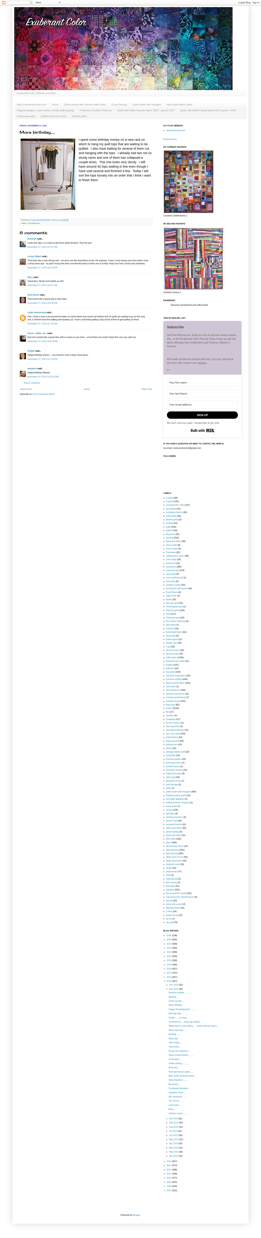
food (168, 614)
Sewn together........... (178, 1080)
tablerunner (171, 871)
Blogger (136, 1215)
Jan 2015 (174, 1156)
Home (55, 104)
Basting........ (174, 997)
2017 (169, 973)
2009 (169, 1182)
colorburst (171, 563)
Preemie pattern (173, 759)
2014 (169, 1161)
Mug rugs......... (176, 1038)
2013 (169, 1165)
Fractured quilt (173, 617)
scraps (169, 810)
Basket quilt (171, 519)
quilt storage (172, 784)
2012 (169, 1169)
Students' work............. (179, 1092)
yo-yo (168, 919)
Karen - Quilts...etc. (37, 333)
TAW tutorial (172, 879)
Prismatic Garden (174, 770)
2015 (169, 981)
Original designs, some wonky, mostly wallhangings (45, 110)
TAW (168, 875)
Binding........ (174, 1034)
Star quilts (171, 839)
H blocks (170, 628)
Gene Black (33, 295)
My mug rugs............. (178, 1013)
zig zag (169, 922)
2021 (169, 956)
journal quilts (172, 654)
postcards (170, 755)
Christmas (171, 552)
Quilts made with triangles (146, 104)
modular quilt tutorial (176, 697)
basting (169, 523)
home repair (172, 639)
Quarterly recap (173, 781)
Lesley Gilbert (35, 256)
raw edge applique (175, 799)
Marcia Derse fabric (175, 683)
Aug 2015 (174, 1127)
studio (169, 868)
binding (169, 538)
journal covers (173, 650)
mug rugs (170, 704)
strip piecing (172, 853)
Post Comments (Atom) (44, 394)
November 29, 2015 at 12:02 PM (43, 376)
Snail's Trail (171, 820)
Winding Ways (173, 908)
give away (171, 625)
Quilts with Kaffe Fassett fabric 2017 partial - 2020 (208, 110)
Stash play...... (175, 1046)
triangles (170, 890)
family (169, 599)
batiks (169, 530)
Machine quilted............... (180, 992)
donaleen (32, 368)
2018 (169, 969)
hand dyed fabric (174, 632)
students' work (173, 864)
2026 (169, 935)
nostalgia (170, 719)
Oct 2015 (173, 1118)
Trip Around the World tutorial (180, 897)
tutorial (169, 900)
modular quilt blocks (175, 694)
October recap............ (179, 1113)
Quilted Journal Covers (53, 116)
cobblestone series (175, 556)
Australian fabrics (174, 512)
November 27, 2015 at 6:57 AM (42, 285)
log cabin (170, 672)
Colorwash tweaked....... (180, 1088)
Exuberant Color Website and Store (36, 93)
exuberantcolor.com (175, 130)
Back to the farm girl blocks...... (183, 1076)
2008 (169, 1186)
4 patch (169, 498)
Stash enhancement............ (181, 1055)
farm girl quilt (172, 603)
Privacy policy (170, 139)
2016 (169, 977)
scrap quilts (171, 806)
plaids (169, 748)
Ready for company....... (180, 1051)
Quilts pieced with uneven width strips (85, 104)
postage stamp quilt (175, 752)
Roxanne (32, 239)
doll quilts (170, 581)
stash (168, 842)
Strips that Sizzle (174, 860)
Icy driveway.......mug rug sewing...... (186, 1022)
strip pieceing (172, 850)
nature (169, 708)
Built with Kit (202, 430)
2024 (169, 944)
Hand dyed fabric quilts (179, 104)
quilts (168, 788)
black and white (173, 541)
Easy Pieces (172, 592)
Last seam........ (176, 1105)
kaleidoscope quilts (175, 661)
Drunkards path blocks (177, 588)
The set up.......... (176, 1101)
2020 (169, 960)
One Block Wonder (175, 730)
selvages (170, 813)
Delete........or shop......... (180, 1017)
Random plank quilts (176, 795)
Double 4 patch (173, 585)
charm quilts (172, 548)
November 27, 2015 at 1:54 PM (42, 359)
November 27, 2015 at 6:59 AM (42, 303)
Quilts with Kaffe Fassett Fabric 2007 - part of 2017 (146, 110)
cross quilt (171, 574)
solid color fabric (174, 828)
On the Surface (173, 723)
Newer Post (26, 389)
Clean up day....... (177, 1001)
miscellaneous (34, 223)
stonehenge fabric (174, 846)
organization (172, 737)
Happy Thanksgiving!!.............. (183, 1009)
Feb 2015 (174, 1152)
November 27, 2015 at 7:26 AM (42, 323)
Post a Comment (32, 383)
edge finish (171, 596)
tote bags (170, 886)
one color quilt (173, 733)
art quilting (171, 509)
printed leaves (173, 766)
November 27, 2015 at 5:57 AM (42, 247)
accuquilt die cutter (175, 505)
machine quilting (174, 679)
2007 (169, 1190)
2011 (169, 1174)
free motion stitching (175, 621)
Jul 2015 (173, 1131)
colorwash (171, 567)
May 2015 (174, 1139)
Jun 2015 (174, 1135)
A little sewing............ (178, 1063)
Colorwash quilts (26, 116)
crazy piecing (172, 570)
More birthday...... (177, 1005)
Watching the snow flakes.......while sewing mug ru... (193, 1026)
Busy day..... (174, 1067)
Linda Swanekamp (37, 312)
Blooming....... (175, 1084)
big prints (170, 534)
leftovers (170, 668)
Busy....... (173, 1109)
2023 (169, 948)
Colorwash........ (176, 1059)
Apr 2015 (173, 1143)
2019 (169, 964)
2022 (169, 952)
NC (167, 712)
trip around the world (176, 893)
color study (171, 559)
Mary (30, 277)
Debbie (31, 351)
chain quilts (171, 545)
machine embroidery (176, 675)
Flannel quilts (79, 116)
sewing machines (174, 817)
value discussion (174, 904)
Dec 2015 (174, 985)
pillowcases (171, 744)
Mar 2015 (174, 1148)
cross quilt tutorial (174, 577)
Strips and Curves (174, 857)
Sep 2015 (174, 1122)
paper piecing (172, 741)
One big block (172, 726)
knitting (169, 665)
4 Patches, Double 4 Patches (96, 110)
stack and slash (173, 835)
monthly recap (173, 701)
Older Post (147, 389)
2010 (169, 1178)
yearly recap (172, 915)
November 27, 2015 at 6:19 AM (42, 267)
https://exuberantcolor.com (32, 104)
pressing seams (173, 762)
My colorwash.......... (178, 1096)
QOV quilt (170, 777)
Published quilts (173, 773)
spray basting (172, 831)
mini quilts (171, 686)
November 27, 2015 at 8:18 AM (42, 341)
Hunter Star (171, 643)
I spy (168, 646)
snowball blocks (173, 824)
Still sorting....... (176, 1042)
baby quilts (171, 516)
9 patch (169, 501)
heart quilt (171, 636)
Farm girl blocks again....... (181, 1072)
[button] (202, 369)
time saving (171, 882)
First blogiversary (174, 606)
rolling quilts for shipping (178, 802)
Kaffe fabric (171, 657)
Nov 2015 (174, 989)
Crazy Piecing (119, 104)
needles (170, 715)
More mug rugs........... (179, 1030)
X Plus (169, 911)
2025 (169, 939)
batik (168, 527)
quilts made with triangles (178, 791)
